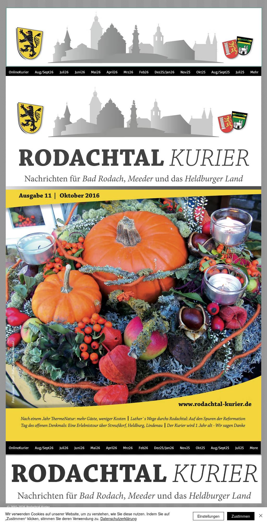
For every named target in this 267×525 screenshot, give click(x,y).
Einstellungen (208, 516)
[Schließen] (261, 516)
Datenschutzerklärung (118, 518)
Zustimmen (241, 516)
